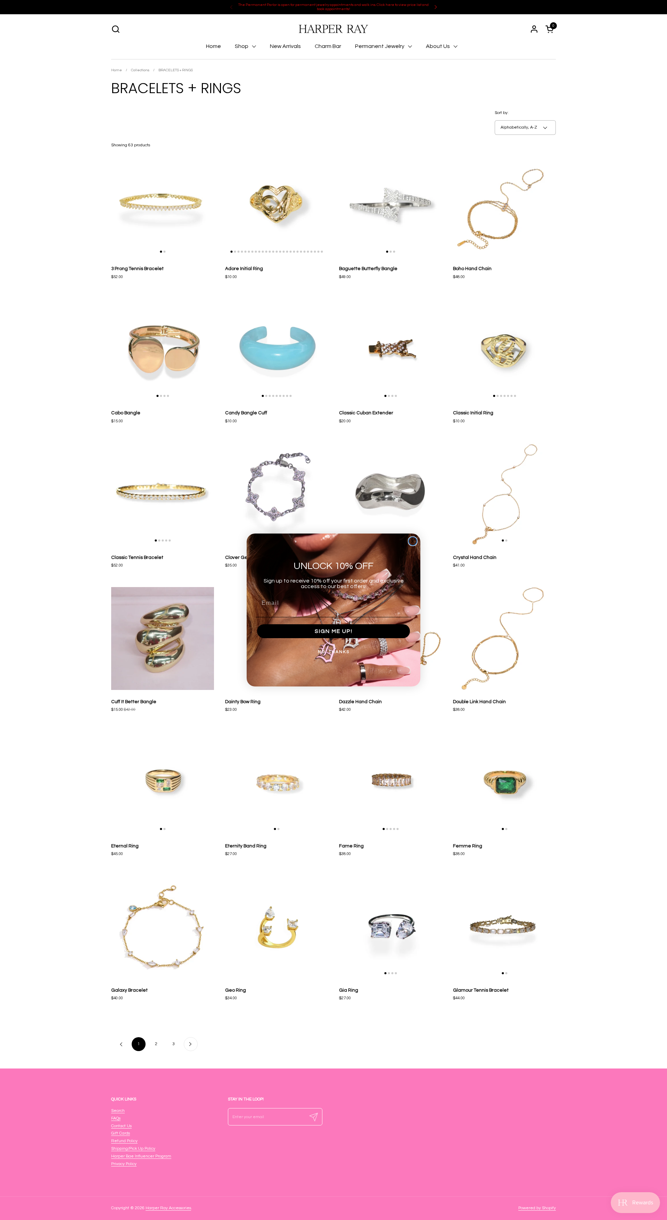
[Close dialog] (413, 541)
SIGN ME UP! (334, 631)
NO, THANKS (333, 652)
